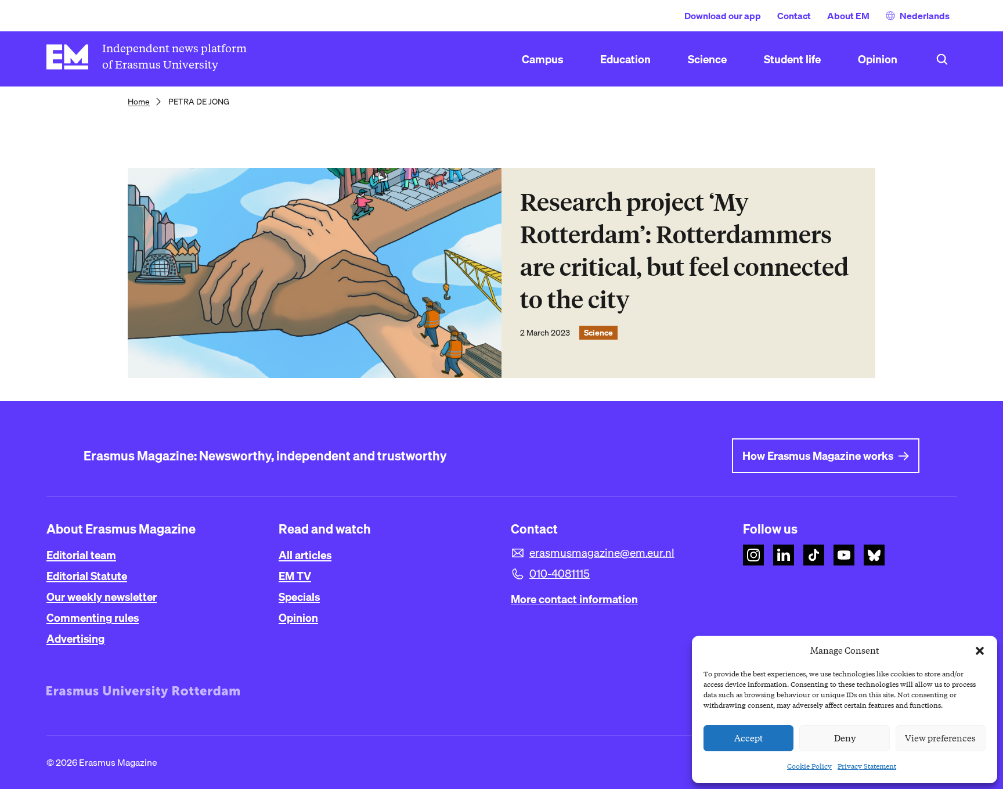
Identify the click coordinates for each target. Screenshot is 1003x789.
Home (139, 101)
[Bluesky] (874, 555)
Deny (845, 738)
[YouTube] (844, 555)
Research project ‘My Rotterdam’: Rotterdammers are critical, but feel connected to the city (684, 251)
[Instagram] (753, 555)
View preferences (940, 738)
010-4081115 (559, 573)
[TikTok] (813, 555)
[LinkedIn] (783, 555)
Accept (748, 738)
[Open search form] (942, 59)
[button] (980, 651)
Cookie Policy (809, 766)
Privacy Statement (867, 766)
